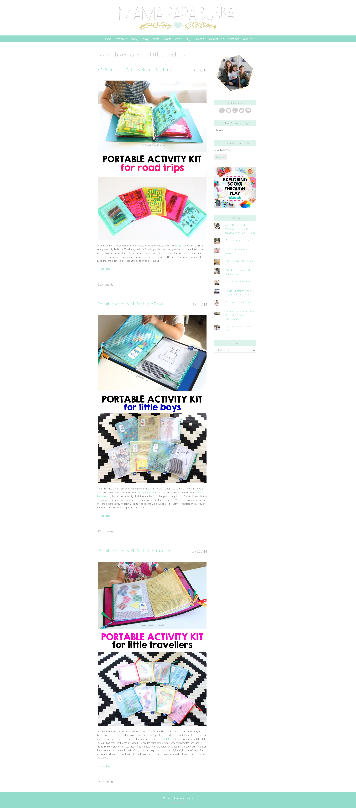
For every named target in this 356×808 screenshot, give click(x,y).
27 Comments (106, 531)
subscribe (221, 156)
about (247, 39)
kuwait (199, 39)
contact (233, 39)
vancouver (216, 39)
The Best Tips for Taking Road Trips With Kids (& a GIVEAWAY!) (240, 315)
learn (167, 39)
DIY (188, 39)
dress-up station (164, 738)
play (145, 39)
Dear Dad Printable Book (238, 302)
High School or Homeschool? (240, 260)
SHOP (108, 39)
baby (134, 39)
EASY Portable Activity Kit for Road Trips (135, 69)
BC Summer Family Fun (237, 240)
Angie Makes (187, 798)
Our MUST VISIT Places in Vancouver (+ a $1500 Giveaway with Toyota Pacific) (240, 229)
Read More (104, 268)
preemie (121, 39)
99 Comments (106, 782)
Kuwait (178, 245)
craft (156, 39)
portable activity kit (147, 492)
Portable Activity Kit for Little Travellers (135, 550)
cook (178, 39)
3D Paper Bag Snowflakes (238, 281)
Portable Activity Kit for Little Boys (130, 303)
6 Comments (105, 284)
